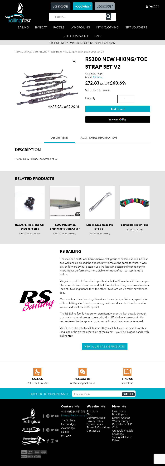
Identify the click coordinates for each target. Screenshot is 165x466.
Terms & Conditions (98, 427)
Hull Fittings (55, 51)
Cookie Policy (95, 424)
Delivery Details (96, 417)
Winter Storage (121, 421)
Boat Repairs (119, 414)
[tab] (59, 138)
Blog (89, 414)
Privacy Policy (95, 421)
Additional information (99, 138)
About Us (92, 411)
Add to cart (118, 109)
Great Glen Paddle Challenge (122, 432)
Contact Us (93, 430)
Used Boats (119, 411)
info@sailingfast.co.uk (74, 415)
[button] (74, 61)
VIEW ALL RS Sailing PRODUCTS (104, 346)
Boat (35, 51)
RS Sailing (98, 77)
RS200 (43, 51)
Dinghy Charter (121, 417)
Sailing (27, 51)
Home (18, 51)
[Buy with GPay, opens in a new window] (117, 119)
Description (59, 138)
